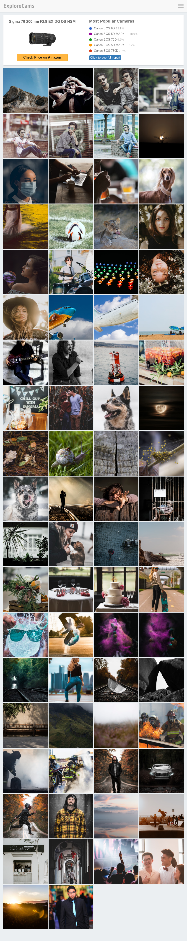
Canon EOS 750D (108, 50)
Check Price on (42, 57)
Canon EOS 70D (107, 39)
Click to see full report (105, 57)
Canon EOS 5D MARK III (114, 34)
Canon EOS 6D (107, 28)
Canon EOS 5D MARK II (113, 45)
